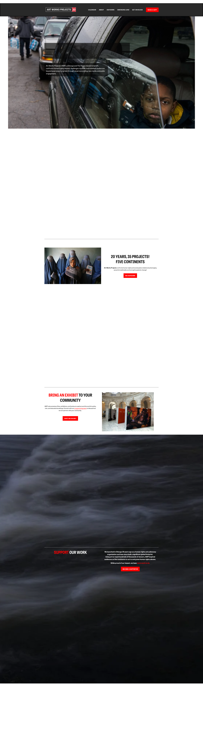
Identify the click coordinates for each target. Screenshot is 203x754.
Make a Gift (152, 10)
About (101, 10)
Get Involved (137, 10)
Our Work (111, 10)
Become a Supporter (130, 569)
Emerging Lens (123, 10)
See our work (130, 276)
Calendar (92, 10)
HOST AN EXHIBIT (70, 418)
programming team (80, 408)
